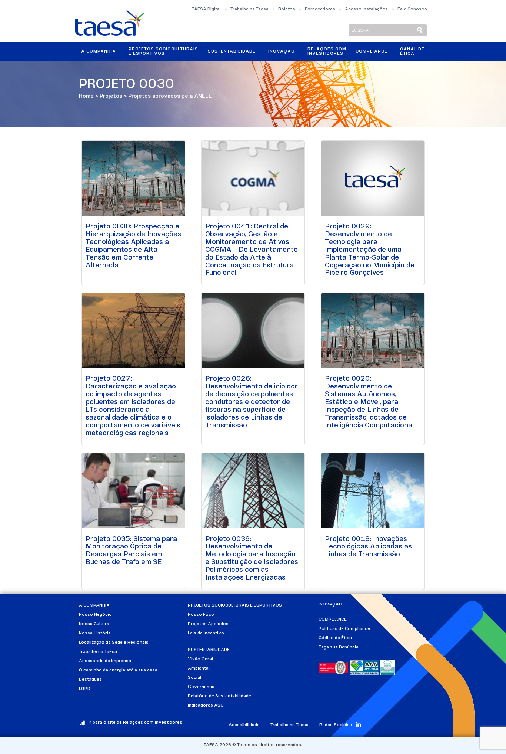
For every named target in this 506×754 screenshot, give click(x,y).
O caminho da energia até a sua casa (118, 670)
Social (194, 677)
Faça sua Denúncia (339, 647)
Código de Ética (335, 638)
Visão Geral (200, 659)
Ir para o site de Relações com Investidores (135, 722)
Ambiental (199, 668)
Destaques (90, 679)
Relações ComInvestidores (326, 51)
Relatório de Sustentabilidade (219, 696)
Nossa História (95, 633)
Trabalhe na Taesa (249, 9)
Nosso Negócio (95, 615)
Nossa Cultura (94, 624)
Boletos (286, 9)
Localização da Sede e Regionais (114, 642)
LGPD (84, 689)
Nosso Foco (201, 615)
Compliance (371, 51)
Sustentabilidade (232, 51)
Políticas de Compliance (344, 629)
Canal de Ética (412, 51)
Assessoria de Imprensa (105, 661)
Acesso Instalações (366, 9)
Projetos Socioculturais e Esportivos (163, 51)
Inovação (281, 51)
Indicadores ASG (206, 705)
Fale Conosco (412, 9)
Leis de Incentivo (206, 633)
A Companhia (98, 51)
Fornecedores (320, 9)
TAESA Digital (206, 9)
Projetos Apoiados (208, 624)
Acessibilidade (244, 725)
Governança (201, 687)
